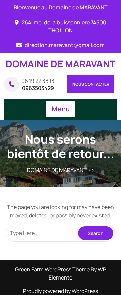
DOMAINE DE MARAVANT (60, 63)
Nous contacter (90, 84)
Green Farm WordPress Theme (53, 269)
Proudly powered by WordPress (60, 291)
